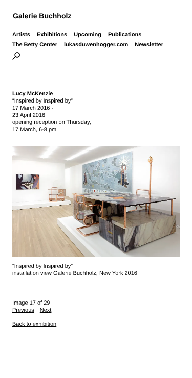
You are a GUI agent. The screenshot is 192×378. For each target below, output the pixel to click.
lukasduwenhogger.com (96, 45)
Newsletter (149, 45)
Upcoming (87, 35)
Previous (23, 310)
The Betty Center (34, 45)
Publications (124, 35)
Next (46, 310)
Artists (21, 35)
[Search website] (16, 57)
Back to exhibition (34, 324)
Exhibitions (52, 35)
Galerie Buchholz (42, 16)
